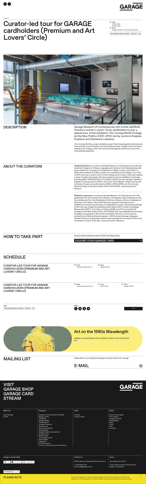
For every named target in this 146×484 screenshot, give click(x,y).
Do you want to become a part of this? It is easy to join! (97, 235)
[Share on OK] (84, 308)
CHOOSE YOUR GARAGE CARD (94, 240)
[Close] (141, 477)
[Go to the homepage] (131, 6)
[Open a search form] (9, 4)
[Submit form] (141, 366)
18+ (139, 33)
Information (8, 471)
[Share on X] (76, 308)
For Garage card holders (119, 33)
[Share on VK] (80, 308)
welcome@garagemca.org (83, 467)
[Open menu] (5, 4)
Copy (133, 308)
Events (6, 18)
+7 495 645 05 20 (80, 465)
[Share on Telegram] (88, 308)
